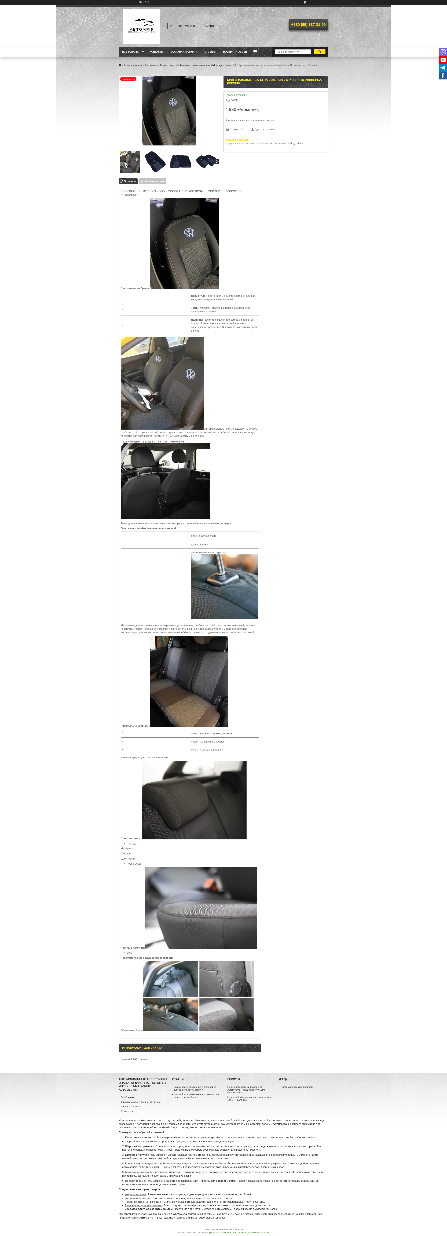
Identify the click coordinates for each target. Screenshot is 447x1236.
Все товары (130, 51)
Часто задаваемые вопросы (297, 1086)
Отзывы (210, 51)
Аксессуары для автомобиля (143, 1205)
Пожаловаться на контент (223, 1232)
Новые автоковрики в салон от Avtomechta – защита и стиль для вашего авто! (246, 1089)
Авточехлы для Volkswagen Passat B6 (214, 65)
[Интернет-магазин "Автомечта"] (141, 26)
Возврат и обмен (235, 51)
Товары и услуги (133, 65)
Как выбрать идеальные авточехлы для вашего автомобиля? (196, 1095)
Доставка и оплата (184, 51)
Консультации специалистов (143, 1163)
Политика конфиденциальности (253, 1232)
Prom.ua (239, 1229)
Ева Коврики (127, 1097)
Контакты (157, 51)
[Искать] (319, 51)
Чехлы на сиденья (137, 1201)
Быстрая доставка (137, 1172)
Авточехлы (151, 65)
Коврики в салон (135, 1194)
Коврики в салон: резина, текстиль (140, 1101)
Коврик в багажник (130, 1106)
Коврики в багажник (137, 1198)
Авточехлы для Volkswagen (175, 65)
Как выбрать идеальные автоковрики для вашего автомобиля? (195, 1088)
